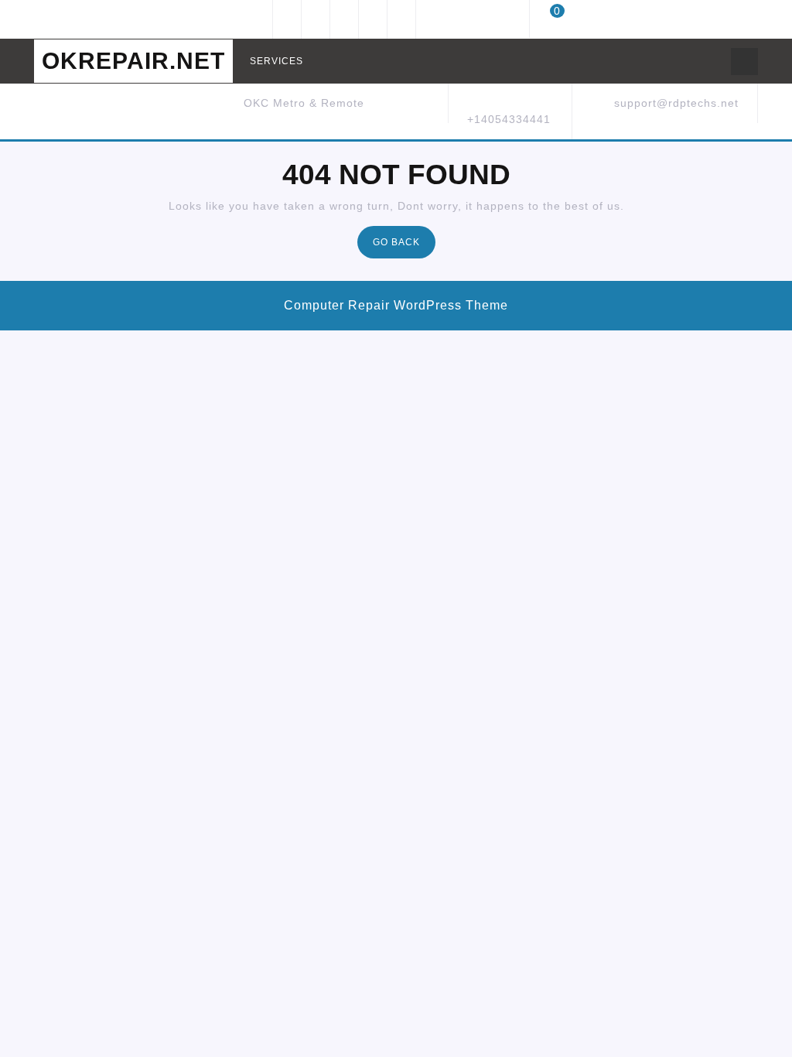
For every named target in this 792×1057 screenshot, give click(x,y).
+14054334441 (509, 119)
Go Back (404, 246)
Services (276, 61)
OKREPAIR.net (133, 61)
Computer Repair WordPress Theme (396, 305)
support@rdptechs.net (676, 103)
